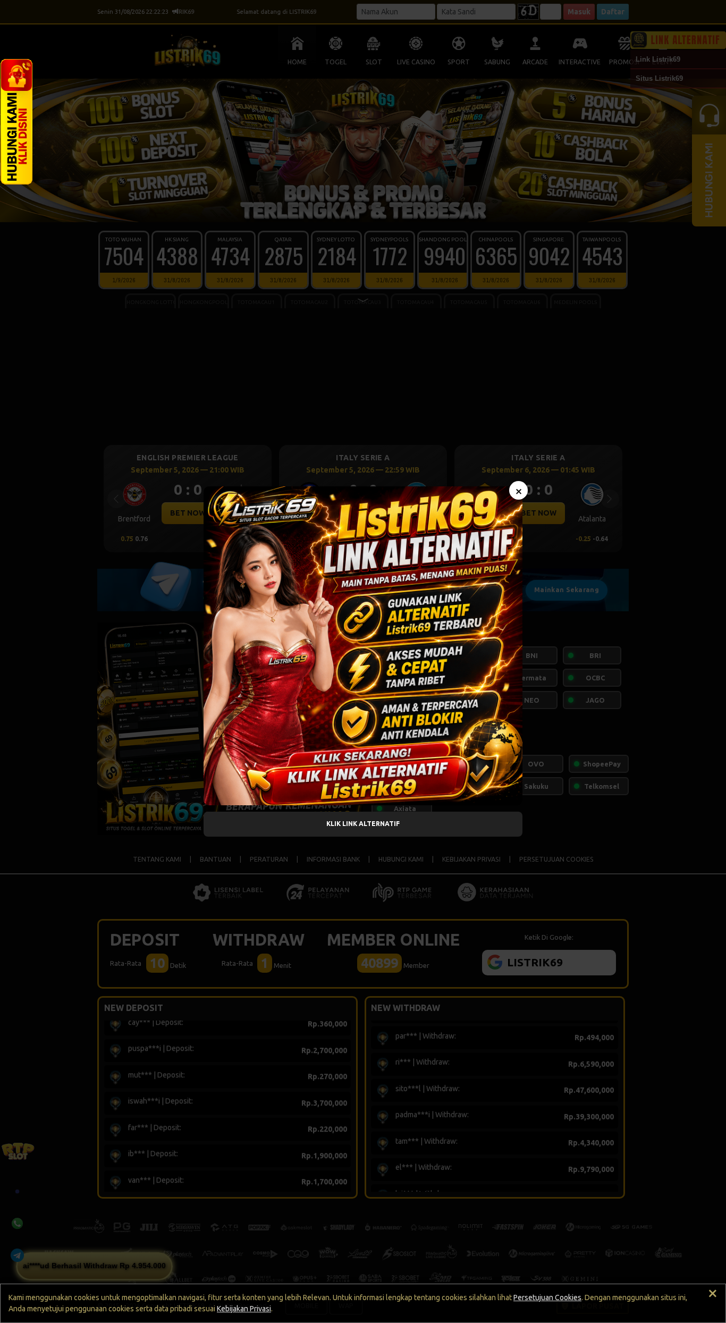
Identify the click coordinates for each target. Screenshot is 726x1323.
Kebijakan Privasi (244, 1308)
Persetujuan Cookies (547, 1297)
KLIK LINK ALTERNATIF (363, 823)
